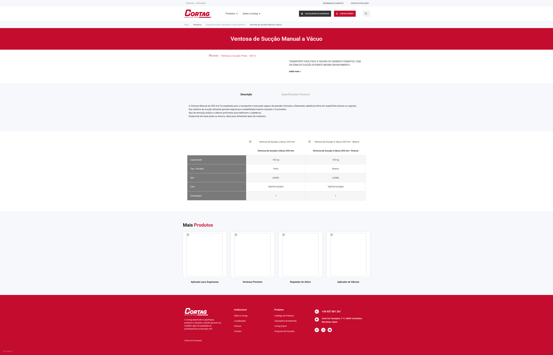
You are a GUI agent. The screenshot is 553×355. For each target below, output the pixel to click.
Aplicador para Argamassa (205, 282)
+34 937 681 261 (331, 311)
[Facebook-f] (317, 330)
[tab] (255, 94)
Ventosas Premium (252, 282)
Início (186, 24)
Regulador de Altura (300, 282)
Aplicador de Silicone (348, 282)
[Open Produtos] (237, 13)
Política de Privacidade (193, 341)
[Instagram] (323, 330)
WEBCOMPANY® (8, 351)
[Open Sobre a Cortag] (259, 13)
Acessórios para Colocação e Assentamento (225, 24)
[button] (187, 56)
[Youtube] (330, 330)
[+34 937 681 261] (317, 311)
